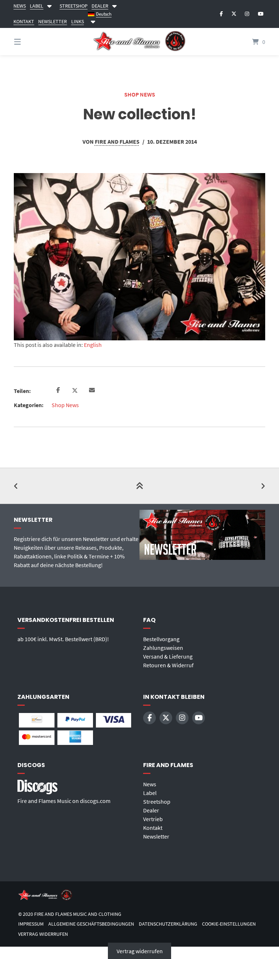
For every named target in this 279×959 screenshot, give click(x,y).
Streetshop (156, 801)
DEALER (100, 6)
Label (150, 792)
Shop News (139, 94)
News (149, 784)
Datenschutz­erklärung (168, 924)
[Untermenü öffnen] (93, 20)
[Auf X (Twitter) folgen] (233, 14)
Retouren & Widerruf (168, 665)
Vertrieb (153, 819)
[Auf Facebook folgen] (221, 14)
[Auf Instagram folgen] (247, 14)
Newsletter (156, 836)
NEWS (19, 6)
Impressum (31, 924)
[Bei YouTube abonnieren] (260, 14)
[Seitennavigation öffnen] (30, 41)
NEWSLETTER (52, 21)
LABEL (36, 6)
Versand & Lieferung (168, 656)
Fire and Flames (117, 141)
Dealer (151, 810)
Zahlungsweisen (163, 647)
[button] (58, 390)
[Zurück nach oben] (139, 486)
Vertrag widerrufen (43, 934)
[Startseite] (139, 41)
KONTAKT (23, 21)
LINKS (77, 21)
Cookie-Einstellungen (229, 924)
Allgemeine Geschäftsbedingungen (91, 924)
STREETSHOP (74, 6)
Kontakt (152, 827)
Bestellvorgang (161, 639)
